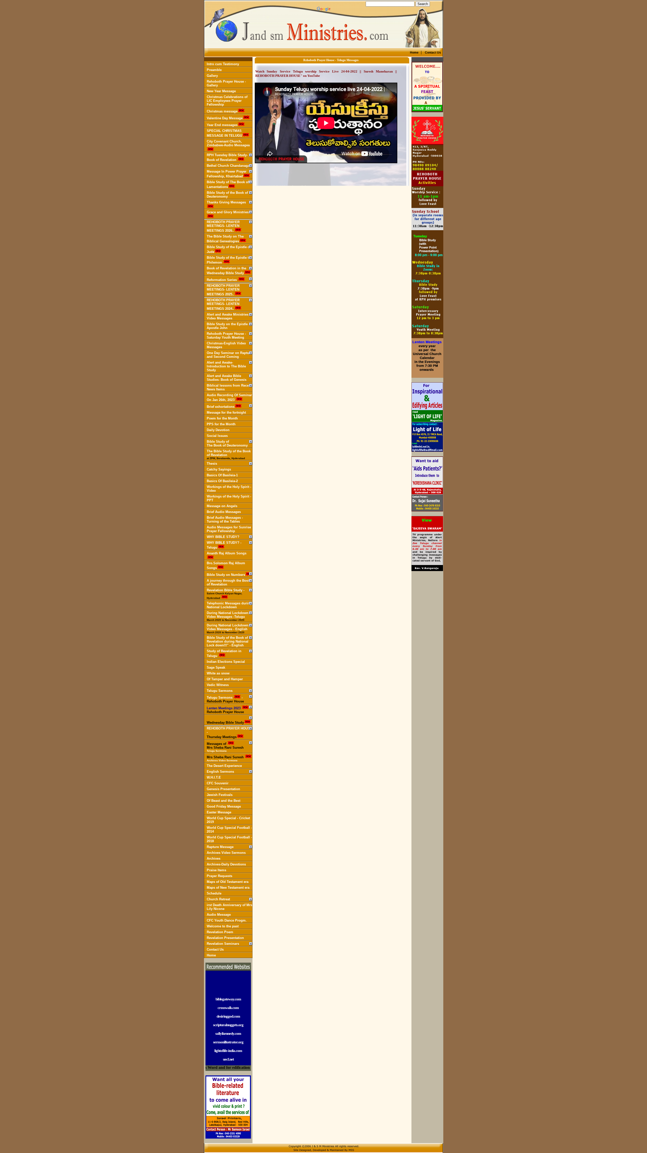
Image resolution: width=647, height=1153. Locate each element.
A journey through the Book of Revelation (228, 582)
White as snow (218, 673)
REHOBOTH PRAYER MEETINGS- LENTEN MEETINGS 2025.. (223, 290)
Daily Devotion (218, 430)
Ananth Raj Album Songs (226, 553)
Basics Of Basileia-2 (222, 481)
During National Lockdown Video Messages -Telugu (227, 616)
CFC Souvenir (217, 783)
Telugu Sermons (220, 691)
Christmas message (222, 111)
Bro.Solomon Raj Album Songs (226, 565)
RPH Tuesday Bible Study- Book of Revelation (227, 157)
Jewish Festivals (220, 795)
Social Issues (217, 436)
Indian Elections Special (226, 662)
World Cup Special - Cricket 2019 (228, 820)
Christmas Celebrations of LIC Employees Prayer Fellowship (227, 100)
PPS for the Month (221, 424)
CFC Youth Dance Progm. (227, 920)
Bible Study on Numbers (226, 575)
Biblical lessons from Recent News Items (229, 387)
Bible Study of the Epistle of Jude (229, 249)
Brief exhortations (221, 407)
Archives (213, 858)
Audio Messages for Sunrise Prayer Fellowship (229, 529)
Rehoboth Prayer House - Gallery (226, 83)
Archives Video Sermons (226, 853)
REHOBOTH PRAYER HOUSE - (229, 732)
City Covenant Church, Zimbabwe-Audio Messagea (228, 143)
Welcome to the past (223, 926)
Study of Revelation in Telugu (224, 653)
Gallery (212, 76)
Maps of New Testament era (228, 887)
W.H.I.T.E (214, 777)
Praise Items (216, 870)
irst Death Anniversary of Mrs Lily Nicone (229, 907)
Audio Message (219, 914)
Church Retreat (218, 899)
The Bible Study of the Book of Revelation (229, 454)
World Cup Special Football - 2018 (229, 839)
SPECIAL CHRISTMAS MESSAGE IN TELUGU (224, 133)
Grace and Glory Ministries (228, 212)
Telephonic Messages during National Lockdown (229, 605)
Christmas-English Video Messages (226, 345)
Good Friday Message (224, 806)
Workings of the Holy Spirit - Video (229, 488)
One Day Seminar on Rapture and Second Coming (229, 355)
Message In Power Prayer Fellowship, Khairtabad (226, 174)
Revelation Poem (220, 932)
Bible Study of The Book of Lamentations (228, 184)
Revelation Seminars (223, 944)
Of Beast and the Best (223, 801)
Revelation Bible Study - (225, 593)
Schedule (214, 893)
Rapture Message (220, 847)
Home (211, 955)
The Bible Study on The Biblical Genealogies (225, 238)
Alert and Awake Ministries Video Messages (227, 316)
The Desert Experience (224, 766)
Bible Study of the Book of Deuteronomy (227, 194)
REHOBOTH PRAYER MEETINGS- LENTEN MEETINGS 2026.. (223, 226)
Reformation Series (222, 280)
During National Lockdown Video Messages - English (227, 628)
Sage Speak (216, 667)
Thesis (212, 463)
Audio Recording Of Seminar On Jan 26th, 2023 (229, 397)
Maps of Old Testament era (227, 882)
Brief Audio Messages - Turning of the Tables (225, 519)
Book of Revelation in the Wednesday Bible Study (226, 270)
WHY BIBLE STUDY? (223, 537)
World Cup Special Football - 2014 (229, 829)
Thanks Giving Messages (226, 202)
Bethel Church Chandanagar (229, 166)
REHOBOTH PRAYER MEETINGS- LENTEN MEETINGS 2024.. (223, 304)
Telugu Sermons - (225, 699)
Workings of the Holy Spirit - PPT (229, 498)
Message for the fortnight (226, 412)
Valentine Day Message (225, 118)
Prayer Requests (219, 876)
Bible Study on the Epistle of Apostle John (229, 326)
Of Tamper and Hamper (225, 679)
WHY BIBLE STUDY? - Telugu (224, 545)
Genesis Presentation (223, 789)
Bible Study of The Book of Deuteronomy (227, 443)
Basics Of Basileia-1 (222, 475)
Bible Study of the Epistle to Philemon (229, 260)
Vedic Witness (218, 685)
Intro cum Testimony (223, 64)
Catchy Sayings (219, 469)
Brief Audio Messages (224, 512)
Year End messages (222, 125)
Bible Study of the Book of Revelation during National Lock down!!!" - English (227, 641)
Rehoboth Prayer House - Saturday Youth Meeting (226, 335)
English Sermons (220, 771)
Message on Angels (222, 506)
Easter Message (219, 812)
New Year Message (221, 91)
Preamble (214, 70)
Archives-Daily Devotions (226, 864)
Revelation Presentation (225, 938)
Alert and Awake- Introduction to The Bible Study (226, 366)
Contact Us (215, 949)
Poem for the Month (222, 418)
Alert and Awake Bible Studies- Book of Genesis (226, 378)
